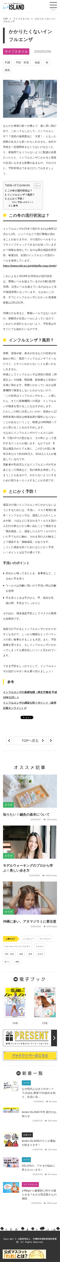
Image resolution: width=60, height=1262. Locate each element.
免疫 (37, 62)
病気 (7, 70)
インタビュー (28, 939)
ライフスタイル (21, 18)
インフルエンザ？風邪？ (21, 194)
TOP (5, 18)
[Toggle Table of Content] (36, 186)
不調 (7, 62)
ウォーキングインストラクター (17, 946)
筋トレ (7, 962)
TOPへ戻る (30, 740)
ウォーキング (45, 939)
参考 (15, 205)
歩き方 (40, 954)
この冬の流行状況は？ (19, 190)
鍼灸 (17, 962)
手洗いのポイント (25, 202)
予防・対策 (22, 62)
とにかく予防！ (16, 198)
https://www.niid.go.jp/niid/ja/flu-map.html (28, 265)
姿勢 (30, 954)
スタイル (39, 946)
